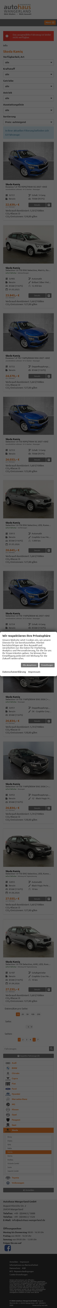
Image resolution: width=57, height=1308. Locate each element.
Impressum (34, 671)
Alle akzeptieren (29, 665)
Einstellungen (47, 665)
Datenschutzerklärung (14, 671)
